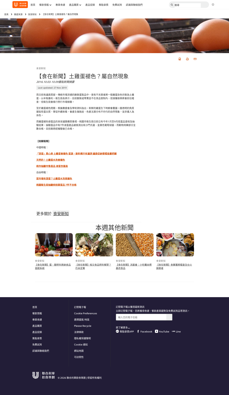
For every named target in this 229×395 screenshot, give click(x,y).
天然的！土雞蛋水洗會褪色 (50, 159)
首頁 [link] (32, 4)
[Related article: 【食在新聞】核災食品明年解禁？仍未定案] (94, 244)
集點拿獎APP (127, 331)
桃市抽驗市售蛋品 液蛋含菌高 (52, 166)
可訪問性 (79, 356)
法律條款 (79, 332)
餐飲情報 (37, 313)
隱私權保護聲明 (82, 338)
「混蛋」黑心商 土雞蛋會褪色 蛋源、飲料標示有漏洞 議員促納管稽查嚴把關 (76, 153)
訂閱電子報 (80, 307)
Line (178, 331)
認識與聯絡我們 (40, 350)
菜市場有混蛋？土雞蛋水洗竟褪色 (54, 178)
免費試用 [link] (117, 4)
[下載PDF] (179, 58)
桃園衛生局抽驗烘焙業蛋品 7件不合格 (56, 184)
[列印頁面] (187, 58)
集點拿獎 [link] (103, 4)
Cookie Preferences (85, 313)
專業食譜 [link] (60, 4)
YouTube (164, 331)
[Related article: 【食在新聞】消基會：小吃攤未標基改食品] (135, 244)
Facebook (146, 331)
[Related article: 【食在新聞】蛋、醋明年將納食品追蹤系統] (54, 244)
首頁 (34, 307)
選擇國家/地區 (81, 319)
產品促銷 (37, 332)
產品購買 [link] (74, 4)
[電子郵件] (195, 58)
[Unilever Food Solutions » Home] (20, 4)
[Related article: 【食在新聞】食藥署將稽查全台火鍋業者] (175, 244)
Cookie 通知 (81, 344)
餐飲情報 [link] (44, 4)
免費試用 (37, 344)
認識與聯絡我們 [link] (134, 4)
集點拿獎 (37, 338)
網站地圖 (79, 350)
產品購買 (37, 325)
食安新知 (41, 68)
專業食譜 (37, 319)
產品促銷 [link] (90, 4)
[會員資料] (213, 4)
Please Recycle (82, 325)
